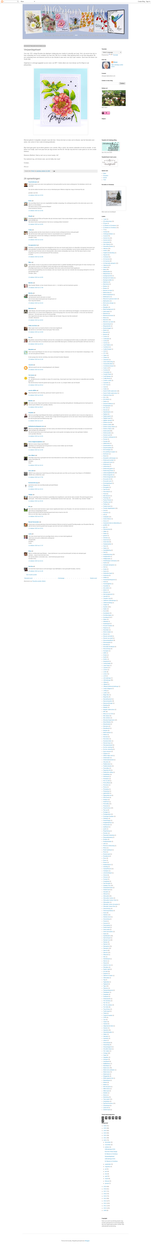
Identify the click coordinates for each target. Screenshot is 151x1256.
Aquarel (105, 255)
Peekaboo (106, 778)
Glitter (105, 531)
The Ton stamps (107, 1005)
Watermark (106, 1074)
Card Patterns (107, 345)
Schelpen (106, 871)
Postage (105, 812)
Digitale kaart (107, 418)
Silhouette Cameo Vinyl (109, 900)
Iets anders (106, 588)
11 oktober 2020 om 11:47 (35, 421)
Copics (105, 368)
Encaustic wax (107, 481)
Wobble (105, 1093)
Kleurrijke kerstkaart (108, 646)
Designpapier (107, 405)
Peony (105, 787)
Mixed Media (106, 722)
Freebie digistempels (109, 508)
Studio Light (106, 969)
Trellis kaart (106, 1011)
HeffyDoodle (106, 558)
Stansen (105, 944)
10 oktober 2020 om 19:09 (35, 332)
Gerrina (30, 566)
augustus (107, 1166)
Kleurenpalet (106, 642)
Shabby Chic (106, 885)
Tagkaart (105, 984)
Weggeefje (106, 1076)
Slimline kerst (107, 917)
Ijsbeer (105, 590)
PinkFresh (106, 801)
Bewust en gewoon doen (110, 299)
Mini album (106, 716)
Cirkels (105, 357)
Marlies (30, 400)
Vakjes (105, 1034)
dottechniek (106, 443)
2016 (105, 1193)
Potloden (105, 818)
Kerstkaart (106, 617)
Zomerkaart (106, 1105)
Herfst (105, 563)
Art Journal (106, 259)
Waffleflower (106, 1063)
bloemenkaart (107, 324)
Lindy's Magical (107, 688)
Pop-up (105, 810)
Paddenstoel (106, 764)
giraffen (105, 525)
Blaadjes (105, 307)
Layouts (105, 667)
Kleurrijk (105, 644)
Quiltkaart (106, 827)
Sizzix (105, 913)
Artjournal (106, 265)
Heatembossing (107, 554)
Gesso (105, 521)
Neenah (105, 736)
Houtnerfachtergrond (109, 579)
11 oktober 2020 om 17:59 (35, 477)
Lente (104, 672)
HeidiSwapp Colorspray (110, 560)
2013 (105, 1201)
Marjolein (31, 349)
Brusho (105, 334)
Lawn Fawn (106, 665)
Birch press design (108, 303)
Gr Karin (30, 486)
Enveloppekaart (107, 483)
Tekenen (105, 988)
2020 (105, 1140)
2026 (105, 1126)
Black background (108, 309)
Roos (104, 858)
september (108, 1164)
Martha (30, 293)
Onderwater (106, 757)
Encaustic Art (106, 479)
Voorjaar (105, 1059)
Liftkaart (105, 684)
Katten (105, 609)
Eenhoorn (106, 454)
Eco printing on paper (109, 452)
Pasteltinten (106, 774)
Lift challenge (107, 678)
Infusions (105, 592)
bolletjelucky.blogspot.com (36, 426)
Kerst (104, 611)
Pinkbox (105, 799)
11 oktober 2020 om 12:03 (35, 436)
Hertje (105, 569)
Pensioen (106, 785)
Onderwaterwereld (108, 760)
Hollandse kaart (107, 573)
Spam (105, 933)
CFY (104, 353)
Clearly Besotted (107, 363)
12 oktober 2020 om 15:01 (35, 528)
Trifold (105, 1013)
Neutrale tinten (107, 741)
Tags (104, 986)
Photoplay (106, 789)
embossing (106, 466)
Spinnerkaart (106, 938)
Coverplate (106, 372)
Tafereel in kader (108, 975)
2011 (105, 1205)
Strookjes (105, 967)
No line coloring (107, 747)
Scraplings (106, 881)
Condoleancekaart (108, 366)
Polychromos (107, 808)
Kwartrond (106, 661)
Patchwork (106, 776)
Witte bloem (106, 1088)
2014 (105, 1198)
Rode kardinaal (107, 850)
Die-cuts (105, 407)
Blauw (105, 317)
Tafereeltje (106, 977)
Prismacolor (106, 824)
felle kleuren (106, 496)
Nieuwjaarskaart (107, 745)
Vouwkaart (106, 1061)
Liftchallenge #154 (110, 1149)
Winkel (105, 1082)
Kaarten (105, 607)
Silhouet (105, 894)
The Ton (105, 1003)
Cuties (105, 389)
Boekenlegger (107, 328)
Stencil (105, 950)
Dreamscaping (107, 447)
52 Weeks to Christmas (109, 227)
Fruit (104, 510)
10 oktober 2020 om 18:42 (35, 320)
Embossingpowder (108, 477)
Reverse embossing (108, 845)
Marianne (31, 308)
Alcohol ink (106, 238)
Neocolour (106, 739)
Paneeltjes (106, 768)
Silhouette (106, 896)
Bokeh (105, 330)
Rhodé (30, 216)
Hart (104, 552)
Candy (105, 340)
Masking (105, 705)
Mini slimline (106, 718)
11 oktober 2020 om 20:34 (35, 501)
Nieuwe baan (107, 743)
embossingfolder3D (108, 473)
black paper (106, 311)
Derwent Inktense (108, 403)
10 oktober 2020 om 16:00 (35, 224)
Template (105, 994)
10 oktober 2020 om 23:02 (35, 369)
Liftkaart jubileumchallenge (110, 686)
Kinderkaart (106, 623)
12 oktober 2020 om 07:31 (35, 516)
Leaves (105, 669)
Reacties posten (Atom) (39, 581)
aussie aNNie (32, 390)
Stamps (105, 942)
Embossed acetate (108, 460)
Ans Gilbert (31, 455)
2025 (105, 1128)
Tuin (104, 1019)
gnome (105, 535)
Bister (104, 305)
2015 (105, 1196)
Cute (104, 387)
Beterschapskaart (108, 294)
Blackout (105, 313)
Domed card (106, 435)
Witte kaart (106, 1091)
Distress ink (106, 422)
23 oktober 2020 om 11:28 (35, 571)
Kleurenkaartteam (108, 640)
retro (104, 843)
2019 (105, 1186)
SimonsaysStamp (108, 910)
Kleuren (105, 634)
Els (29, 506)
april (106, 1176)
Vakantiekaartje (107, 1032)
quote (104, 829)
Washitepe (106, 1065)
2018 (105, 1189)
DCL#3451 (106, 399)
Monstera (105, 726)
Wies (29, 262)
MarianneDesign (108, 703)
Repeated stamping (108, 835)
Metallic (105, 707)
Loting (105, 690)
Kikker (105, 619)
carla (29, 534)
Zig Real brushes (108, 1103)
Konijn (105, 655)
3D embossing (107, 221)
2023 (105, 1133)
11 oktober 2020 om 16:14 (35, 465)
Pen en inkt (106, 780)
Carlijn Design (107, 349)
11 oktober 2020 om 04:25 (35, 395)
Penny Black (106, 783)
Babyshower (106, 273)
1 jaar (104, 219)
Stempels (105, 948)
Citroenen (106, 359)
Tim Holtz (105, 1007)
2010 (105, 1208)
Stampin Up (106, 940)
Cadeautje (106, 338)
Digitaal (105, 414)
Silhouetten (106, 902)
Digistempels (107, 412)
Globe (105, 533)
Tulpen (105, 1021)
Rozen (105, 862)
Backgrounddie (107, 280)
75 (104, 229)
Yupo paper (106, 1099)
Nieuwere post (28, 578)
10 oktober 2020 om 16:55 (35, 277)
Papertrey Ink (107, 770)
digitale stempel (107, 420)
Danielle (30, 412)
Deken (105, 401)
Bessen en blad (107, 290)
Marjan (116, 62)
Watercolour (106, 1072)
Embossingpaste (108, 475)
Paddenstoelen (107, 766)
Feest (104, 493)
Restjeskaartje (107, 841)
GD (104, 514)
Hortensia (106, 575)
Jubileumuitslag (107, 602)
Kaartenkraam (32, 182)
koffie (104, 653)
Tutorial (105, 1023)
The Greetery (107, 1000)
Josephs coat (107, 598)
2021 (105, 1138)
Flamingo (105, 498)
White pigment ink (108, 1078)
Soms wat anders (108, 931)
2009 (105, 1210)
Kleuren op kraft (107, 636)
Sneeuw (105, 923)
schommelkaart (107, 873)
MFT (104, 711)
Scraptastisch (32, 245)
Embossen (106, 464)
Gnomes (105, 537)
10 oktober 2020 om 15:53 (35, 195)
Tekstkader (106, 992)
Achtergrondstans (108, 234)
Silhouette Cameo (108, 898)
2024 (105, 1130)
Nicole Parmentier (33, 522)
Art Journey (106, 261)
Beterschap (106, 292)
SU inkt (105, 971)
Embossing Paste (108, 470)
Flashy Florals (107, 500)
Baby (104, 269)
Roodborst (106, 856)
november (108, 1144)
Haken (105, 548)
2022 (105, 1135)
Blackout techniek (108, 315)
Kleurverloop (106, 648)
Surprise (105, 973)
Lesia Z (105, 674)
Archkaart (106, 257)
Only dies (105, 762)
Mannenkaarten (107, 701)
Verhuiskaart (106, 1042)
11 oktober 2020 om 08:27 (35, 407)
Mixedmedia (106, 724)
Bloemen (105, 319)
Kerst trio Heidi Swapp (111, 1151)
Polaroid (105, 806)
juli (106, 1169)
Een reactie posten (31, 574)
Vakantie (105, 1030)
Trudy (30, 230)
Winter (105, 1084)
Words (105, 1095)
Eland (105, 456)
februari (107, 1181)
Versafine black (107, 1049)
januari (107, 1183)
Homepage (61, 578)
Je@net (30, 365)
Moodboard (106, 728)
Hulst (104, 581)
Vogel (104, 1055)
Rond (104, 852)
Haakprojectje (107, 544)
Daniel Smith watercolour (110, 393)
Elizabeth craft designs (109, 458)
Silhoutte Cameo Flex (109, 906)
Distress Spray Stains (109, 426)
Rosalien (105, 175)
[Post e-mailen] (53, 171)
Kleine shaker (107, 632)
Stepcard (105, 954)
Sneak (105, 921)
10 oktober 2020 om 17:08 (35, 287)
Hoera (105, 571)
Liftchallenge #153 (110, 1159)
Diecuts (105, 410)
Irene (29, 201)
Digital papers (107, 416)
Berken (105, 286)
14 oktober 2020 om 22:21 (35, 561)
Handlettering (107, 550)
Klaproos (105, 628)
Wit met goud (107, 1086)
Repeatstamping (107, 837)
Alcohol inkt (106, 240)
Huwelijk (105, 586)
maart (106, 1178)
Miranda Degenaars (108, 720)
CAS (104, 351)
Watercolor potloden (109, 1070)
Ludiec (105, 693)
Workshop (106, 1097)
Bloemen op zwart (108, 322)
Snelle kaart (106, 927)
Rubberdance (107, 864)
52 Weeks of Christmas (109, 225)
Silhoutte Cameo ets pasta (110, 904)
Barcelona (106, 284)
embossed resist (107, 462)
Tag (104, 980)
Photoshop (106, 791)
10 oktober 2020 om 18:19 (35, 303)
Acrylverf (105, 236)
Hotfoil (105, 577)
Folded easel (107, 506)
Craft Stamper (107, 376)
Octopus (105, 753)
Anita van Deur (32, 325)
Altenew (105, 248)
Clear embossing (108, 361)
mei (106, 1174)
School (105, 875)
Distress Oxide (107, 424)
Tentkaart (105, 996)
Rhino (105, 848)
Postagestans (107, 814)
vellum (105, 1040)
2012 (105, 1203)
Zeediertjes (106, 1101)
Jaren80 (105, 596)
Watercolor (106, 1068)
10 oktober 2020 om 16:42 (35, 239)
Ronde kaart (106, 854)
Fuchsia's (105, 512)
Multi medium (107, 732)
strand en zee (107, 965)
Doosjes (105, 441)
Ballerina (105, 282)
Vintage (105, 1053)
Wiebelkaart (106, 1080)
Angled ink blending (108, 253)
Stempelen (106, 946)
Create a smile (107, 380)
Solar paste (106, 929)
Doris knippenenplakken (35, 441)
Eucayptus (106, 487)
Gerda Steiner (107, 519)
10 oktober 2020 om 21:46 (35, 359)
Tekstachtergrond (108, 990)
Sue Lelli (31, 470)
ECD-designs (107, 449)
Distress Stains (107, 428)
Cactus (105, 336)
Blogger (87, 1241)
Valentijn (105, 1036)
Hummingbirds (107, 583)
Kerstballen (106, 613)
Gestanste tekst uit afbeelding (111, 523)
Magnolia (105, 697)
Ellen (104, 173)
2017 (105, 1191)
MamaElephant (107, 699)
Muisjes (105, 730)
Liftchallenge (106, 680)
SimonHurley (107, 908)
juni (106, 1171)
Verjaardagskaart (109, 1156)
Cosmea (105, 370)
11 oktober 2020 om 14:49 (35, 450)
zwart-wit (105, 1107)
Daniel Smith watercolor (110, 391)
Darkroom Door (107, 395)
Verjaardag (106, 1044)
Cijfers (105, 355)
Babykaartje (106, 271)
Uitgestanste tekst (108, 1026)
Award (105, 267)
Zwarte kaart (106, 1109)
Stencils (105, 952)
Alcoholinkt (106, 242)
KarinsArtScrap (33, 482)
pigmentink (106, 793)
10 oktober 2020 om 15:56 (35, 210)
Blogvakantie (107, 326)
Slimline (105, 915)
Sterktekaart (106, 959)
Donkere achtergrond (109, 437)
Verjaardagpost (107, 1047)
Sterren (105, 961)
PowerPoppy (106, 820)
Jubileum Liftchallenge (109, 600)
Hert (104, 567)
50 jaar (105, 223)
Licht (104, 676)
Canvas (105, 343)
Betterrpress (106, 296)
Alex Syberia (106, 244)
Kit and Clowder (107, 625)
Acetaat (105, 232)
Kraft (104, 657)
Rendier (105, 833)
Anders (105, 250)
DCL (104, 397)
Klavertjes (106, 630)
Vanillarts (105, 1038)
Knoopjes (106, 651)
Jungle (105, 604)
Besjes (105, 288)
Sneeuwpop (106, 925)
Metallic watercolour (108, 709)
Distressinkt (106, 431)
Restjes (105, 839)
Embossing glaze (108, 468)
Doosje (105, 439)
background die (107, 276)
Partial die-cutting (108, 772)
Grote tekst (106, 542)
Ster (104, 956)
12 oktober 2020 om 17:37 (35, 545)
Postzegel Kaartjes (108, 816)
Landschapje (107, 663)
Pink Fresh (106, 797)
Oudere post (93, 578)
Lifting (105, 682)
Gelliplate (106, 516)
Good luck (106, 540)
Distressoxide (107, 433)
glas (104, 527)
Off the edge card (108, 755)
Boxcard (105, 332)
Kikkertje (105, 621)
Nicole (105, 177)
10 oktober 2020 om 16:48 (35, 257)
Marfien (30, 283)
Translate (115, 55)
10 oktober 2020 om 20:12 (35, 344)
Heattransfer (106, 556)
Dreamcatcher (107, 445)
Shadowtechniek (108, 887)
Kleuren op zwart (108, 638)
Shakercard (106, 889)
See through (106, 883)
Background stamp (108, 278)
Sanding (105, 866)
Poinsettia (106, 803)
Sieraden (105, 892)
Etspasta (105, 485)
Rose (104, 860)
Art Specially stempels (109, 263)
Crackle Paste (107, 374)
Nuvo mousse (107, 751)
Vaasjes (105, 1028)
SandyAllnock (107, 868)
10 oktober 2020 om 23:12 (35, 385)
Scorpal (105, 879)
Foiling (105, 504)
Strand (105, 963)
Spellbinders (106, 936)
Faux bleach (106, 491)
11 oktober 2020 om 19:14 (35, 489)
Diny (29, 551)
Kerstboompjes (107, 615)
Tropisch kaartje (107, 1015)
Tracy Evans (106, 1009)
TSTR (104, 1017)
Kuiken (105, 659)
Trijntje (30, 494)
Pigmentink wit (107, 795)
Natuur (105, 734)
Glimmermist (106, 529)
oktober (107, 1147)
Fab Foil (105, 489)
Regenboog (106, 831)
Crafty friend (106, 378)
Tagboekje (106, 982)
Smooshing (106, 919)
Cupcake (105, 382)
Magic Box (106, 695)
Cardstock (106, 347)
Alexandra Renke (108, 246)
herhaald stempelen (108, 565)
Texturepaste (106, 998)
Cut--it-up (105, 384)
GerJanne (31, 375)
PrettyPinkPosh (107, 822)
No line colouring (108, 749)
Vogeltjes (105, 1057)
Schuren (105, 877)
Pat (29, 337)
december (108, 1142)
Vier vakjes (106, 1051)
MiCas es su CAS (108, 713)
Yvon (104, 179)
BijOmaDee (106, 301)
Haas (104, 546)
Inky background (107, 594)
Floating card (107, 502)
